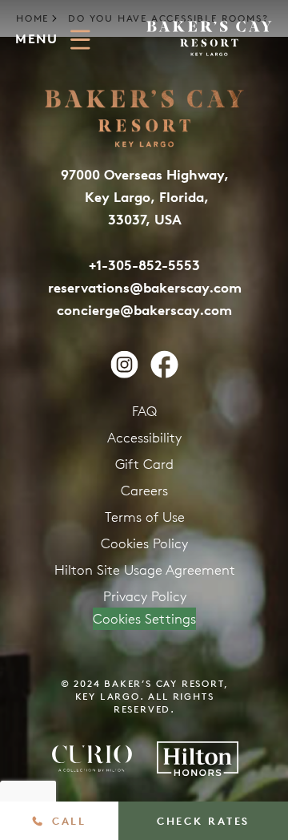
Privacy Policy (144, 596)
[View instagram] (124, 364)
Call (69, 821)
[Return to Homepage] (209, 38)
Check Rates (203, 821)
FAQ (144, 411)
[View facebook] (164, 364)
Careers (144, 491)
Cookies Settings (144, 619)
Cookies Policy (144, 543)
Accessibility (144, 438)
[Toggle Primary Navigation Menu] (80, 40)
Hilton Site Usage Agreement (144, 570)
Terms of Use (145, 517)
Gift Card (144, 464)
